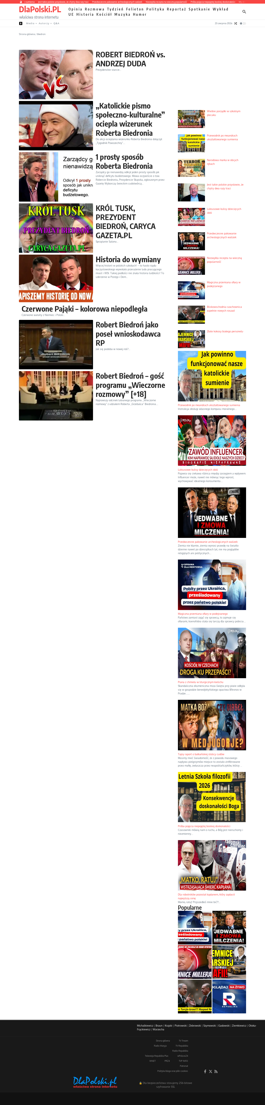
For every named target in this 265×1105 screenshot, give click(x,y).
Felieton (135, 9)
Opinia (76, 9)
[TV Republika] (229, 996)
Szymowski (209, 1025)
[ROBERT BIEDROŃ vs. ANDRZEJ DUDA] (56, 74)
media (30, 23)
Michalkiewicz (145, 1025)
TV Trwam (183, 1040)
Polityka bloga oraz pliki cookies (172, 1071)
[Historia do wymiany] (56, 278)
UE (71, 14)
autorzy (44, 23)
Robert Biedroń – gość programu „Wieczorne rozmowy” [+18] (130, 385)
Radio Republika (180, 1050)
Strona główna (27, 34)
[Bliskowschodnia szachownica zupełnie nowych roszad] (195, 996)
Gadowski (224, 1025)
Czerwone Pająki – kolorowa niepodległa (85, 308)
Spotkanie (200, 9)
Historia (85, 14)
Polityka (155, 9)
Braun (159, 1025)
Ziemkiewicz (239, 1025)
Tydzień (115, 9)
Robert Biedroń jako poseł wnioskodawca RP (128, 333)
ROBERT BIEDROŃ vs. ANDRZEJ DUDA (130, 59)
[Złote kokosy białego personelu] (229, 962)
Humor (140, 14)
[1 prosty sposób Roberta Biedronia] (56, 177)
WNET (152, 1061)
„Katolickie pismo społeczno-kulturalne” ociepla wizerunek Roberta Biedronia (130, 119)
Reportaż (177, 9)
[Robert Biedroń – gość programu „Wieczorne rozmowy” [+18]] (56, 396)
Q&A (56, 23)
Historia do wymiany (128, 259)
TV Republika (182, 1045)
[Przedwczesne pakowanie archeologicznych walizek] (229, 928)
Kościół (104, 14)
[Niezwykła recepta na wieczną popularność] (195, 962)
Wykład (221, 9)
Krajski (168, 1025)
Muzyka (122, 14)
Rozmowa (95, 9)
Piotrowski (181, 1025)
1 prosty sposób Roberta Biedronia (124, 161)
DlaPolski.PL (40, 9)
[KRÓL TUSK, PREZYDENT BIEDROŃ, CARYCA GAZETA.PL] (56, 228)
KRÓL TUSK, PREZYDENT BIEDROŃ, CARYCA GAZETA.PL (126, 221)
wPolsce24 (182, 1056)
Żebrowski (195, 1025)
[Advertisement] (212, 79)
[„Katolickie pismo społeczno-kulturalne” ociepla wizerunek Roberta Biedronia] (56, 125)
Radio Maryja (160, 1045)
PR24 (167, 1061)
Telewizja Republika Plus (156, 1056)
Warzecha (158, 1029)
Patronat (184, 1066)
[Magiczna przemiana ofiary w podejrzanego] (195, 928)
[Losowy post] (235, 23)
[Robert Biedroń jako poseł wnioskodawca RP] (56, 344)
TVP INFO (183, 1061)
